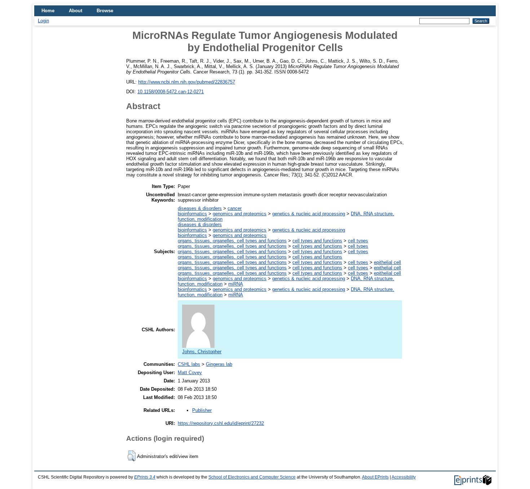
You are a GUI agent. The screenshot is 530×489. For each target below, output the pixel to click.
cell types (358, 240)
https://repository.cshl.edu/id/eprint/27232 (221, 423)
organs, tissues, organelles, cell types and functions (232, 240)
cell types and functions (317, 240)
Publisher (202, 410)
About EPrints (375, 477)
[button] (131, 455)
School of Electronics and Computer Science (252, 477)
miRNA (235, 284)
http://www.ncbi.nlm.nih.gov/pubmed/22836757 (186, 82)
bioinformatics (192, 213)
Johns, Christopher (201, 351)
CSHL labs (189, 364)
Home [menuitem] (47, 10)
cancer (235, 208)
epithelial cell (387, 262)
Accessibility (404, 477)
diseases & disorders (200, 208)
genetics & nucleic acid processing (308, 213)
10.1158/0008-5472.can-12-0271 (170, 91)
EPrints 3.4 (144, 477)
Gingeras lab (219, 364)
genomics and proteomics (239, 213)
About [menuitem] (75, 10)
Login (43, 20)
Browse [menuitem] (105, 10)
